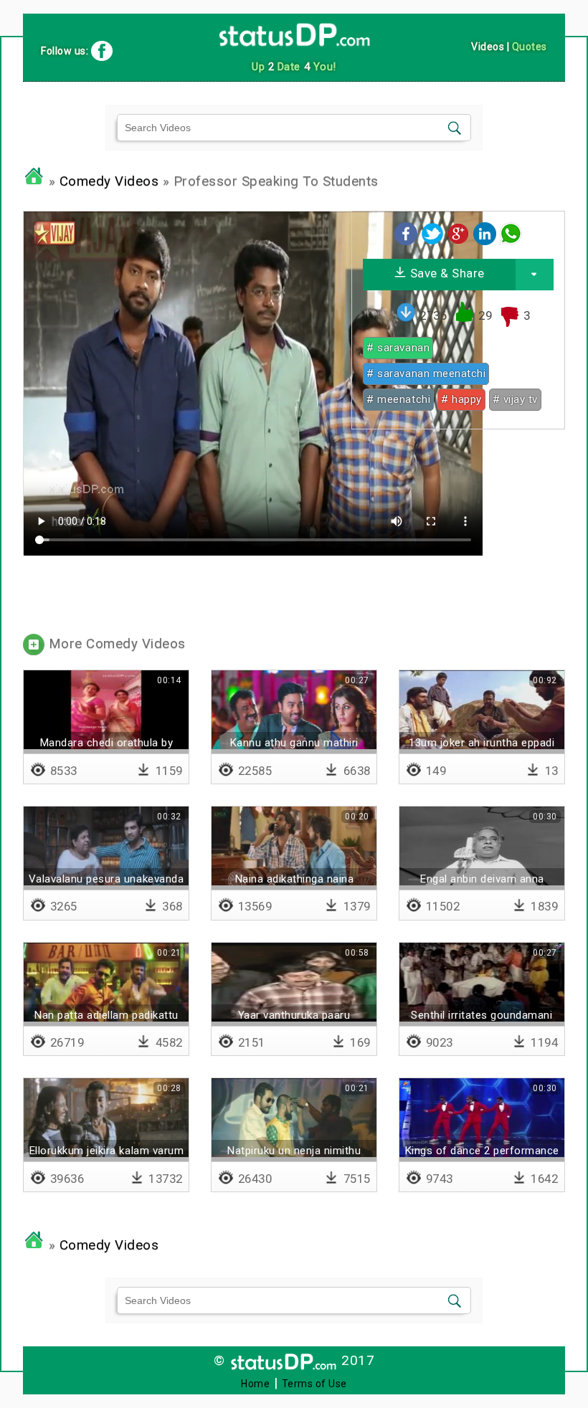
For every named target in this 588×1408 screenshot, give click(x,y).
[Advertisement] (457, 529)
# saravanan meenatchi (425, 373)
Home (255, 1383)
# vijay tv (515, 399)
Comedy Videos (109, 181)
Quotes (529, 46)
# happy (461, 399)
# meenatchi (398, 399)
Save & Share (446, 273)
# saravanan (398, 347)
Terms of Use (314, 1383)
